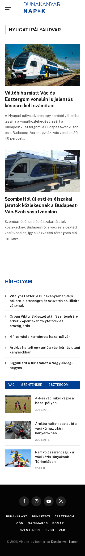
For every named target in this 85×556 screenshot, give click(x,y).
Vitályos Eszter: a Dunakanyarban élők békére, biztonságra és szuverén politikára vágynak (45, 300)
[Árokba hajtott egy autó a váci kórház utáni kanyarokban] (18, 430)
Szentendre (30, 530)
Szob (50, 530)
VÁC (11, 384)
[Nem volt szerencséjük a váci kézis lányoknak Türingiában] (18, 458)
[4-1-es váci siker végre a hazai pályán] (18, 404)
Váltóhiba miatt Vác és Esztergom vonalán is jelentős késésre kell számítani (39, 99)
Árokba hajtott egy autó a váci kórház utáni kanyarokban (56, 428)
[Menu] (8, 7)
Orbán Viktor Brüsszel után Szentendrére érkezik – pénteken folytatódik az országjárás (44, 321)
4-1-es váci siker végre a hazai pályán (40, 337)
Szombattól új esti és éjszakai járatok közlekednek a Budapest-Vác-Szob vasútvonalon (41, 205)
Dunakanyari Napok (64, 542)
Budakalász (16, 516)
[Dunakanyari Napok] (43, 7)
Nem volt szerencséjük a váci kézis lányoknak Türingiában (54, 457)
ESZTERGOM (58, 384)
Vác (62, 530)
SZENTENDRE (31, 384)
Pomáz (58, 523)
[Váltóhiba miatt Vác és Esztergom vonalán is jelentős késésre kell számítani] (42, 65)
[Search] (77, 7)
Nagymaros (38, 523)
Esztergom (64, 516)
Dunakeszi (41, 516)
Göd (19, 523)
